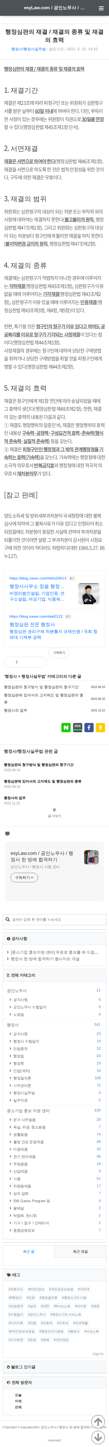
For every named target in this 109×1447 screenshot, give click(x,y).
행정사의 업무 (15, 710)
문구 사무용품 (57, 1119)
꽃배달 (57, 1208)
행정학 (57, 1063)
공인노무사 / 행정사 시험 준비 (35, 867)
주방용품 (57, 1164)
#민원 (31, 1298)
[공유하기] (27, 662)
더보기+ (98, 1354)
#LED (45, 1306)
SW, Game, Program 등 (57, 1200)
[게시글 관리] (38, 662)
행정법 (57, 1056)
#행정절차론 (48, 1298)
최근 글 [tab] (28, 1251)
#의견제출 (80, 1323)
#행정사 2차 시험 (74, 1298)
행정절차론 (57, 1078)
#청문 (95, 1306)
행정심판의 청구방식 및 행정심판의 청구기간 (41, 687)
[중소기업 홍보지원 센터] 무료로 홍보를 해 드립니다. (57, 952)
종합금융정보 (57, 1230)
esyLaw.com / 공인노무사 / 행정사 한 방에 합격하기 (54, 7)
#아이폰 (81, 1306)
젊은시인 (56, 49)
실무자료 (57, 1100)
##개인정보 (36, 1289)
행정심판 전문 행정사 (32, 624)
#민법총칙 (16, 1306)
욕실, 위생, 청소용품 (57, 1127)
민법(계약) (57, 1070)
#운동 (32, 1340)
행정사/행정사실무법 (28, 49)
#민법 (32, 1323)
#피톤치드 (16, 1289)
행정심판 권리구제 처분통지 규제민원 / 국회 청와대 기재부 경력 (53, 634)
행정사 (11, 676)
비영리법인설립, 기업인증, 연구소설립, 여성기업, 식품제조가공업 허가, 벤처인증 (37, 596)
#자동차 (46, 1323)
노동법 (57, 1014)
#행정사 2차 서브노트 (66, 1314)
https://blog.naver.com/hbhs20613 (38, 578)
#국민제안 (61, 1340)
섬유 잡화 (57, 1193)
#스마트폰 (16, 1340)
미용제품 (57, 1149)
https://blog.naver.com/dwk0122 (36, 616)
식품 (57, 1178)
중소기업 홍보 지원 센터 (54, 1110)
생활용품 (57, 1134)
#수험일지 (16, 1314)
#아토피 (63, 1323)
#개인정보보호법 (61, 1289)
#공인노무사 (37, 1314)
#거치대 (83, 1289)
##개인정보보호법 (22, 1331)
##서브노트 (62, 1306)
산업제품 (57, 1171)
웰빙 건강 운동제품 (57, 1141)
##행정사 (15, 1298)
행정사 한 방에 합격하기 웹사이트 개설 (45, 959)
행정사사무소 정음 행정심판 (37, 586)
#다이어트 (16, 1323)
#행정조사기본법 (51, 1331)
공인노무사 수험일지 (57, 1007)
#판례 (45, 1340)
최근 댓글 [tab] (80, 1251)
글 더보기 (54, 816)
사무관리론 (57, 1085)
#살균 (32, 1306)
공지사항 (57, 999)
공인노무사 (54, 990)
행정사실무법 (33, 676)
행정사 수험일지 (57, 1041)
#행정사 (74, 1331)
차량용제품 (57, 1186)
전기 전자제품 (57, 1156)
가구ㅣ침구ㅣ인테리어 (57, 1223)
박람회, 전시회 (57, 1215)
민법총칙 (57, 1048)
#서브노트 (91, 1331)
